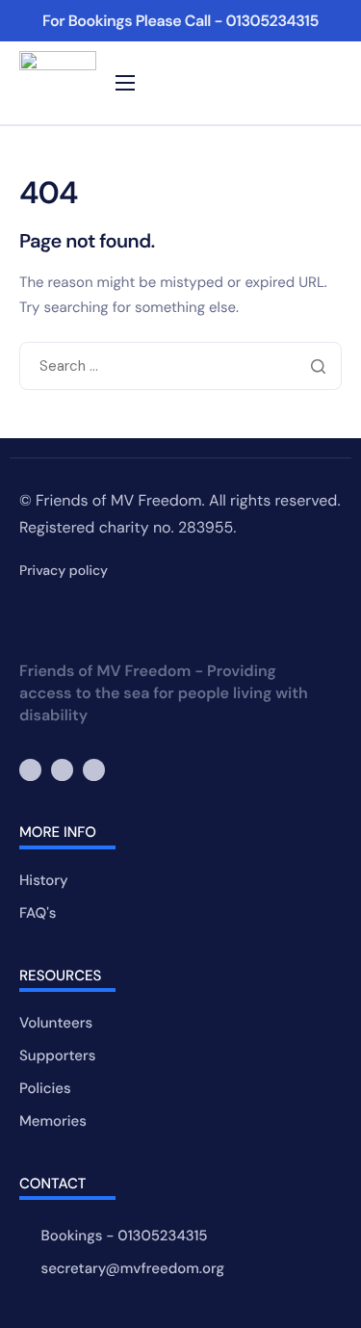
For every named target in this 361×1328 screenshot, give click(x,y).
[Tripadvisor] (94, 770)
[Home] (57, 82)
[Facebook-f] (30, 770)
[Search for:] (180, 367)
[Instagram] (62, 770)
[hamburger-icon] (125, 83)
